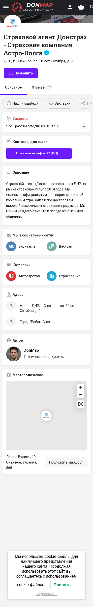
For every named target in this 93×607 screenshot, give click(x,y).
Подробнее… (47, 594)
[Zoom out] (80, 394)
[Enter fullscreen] (80, 404)
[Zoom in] (80, 387)
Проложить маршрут (66, 462)
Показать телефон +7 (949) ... (39, 153)
